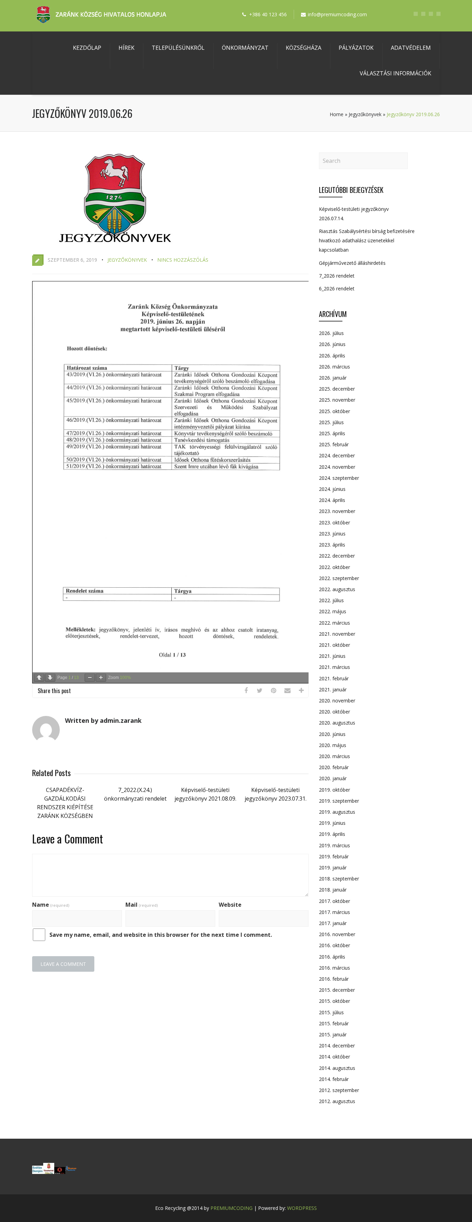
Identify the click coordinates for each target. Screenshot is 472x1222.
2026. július (331, 333)
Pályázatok (356, 48)
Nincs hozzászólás (182, 259)
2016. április (332, 956)
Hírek (126, 48)
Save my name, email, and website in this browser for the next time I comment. (160, 935)
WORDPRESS (302, 1208)
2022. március (334, 622)
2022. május (332, 611)
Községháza (303, 48)
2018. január (333, 889)
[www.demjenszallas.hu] (37, 1172)
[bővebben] (70, 1172)
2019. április (332, 834)
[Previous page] (39, 678)
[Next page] (50, 678)
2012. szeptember (339, 1090)
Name (50, 904)
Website (230, 904)
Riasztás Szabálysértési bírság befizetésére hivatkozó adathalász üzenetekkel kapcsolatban (367, 240)
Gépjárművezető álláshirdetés (352, 263)
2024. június (332, 489)
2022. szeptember (339, 578)
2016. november (337, 934)
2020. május (332, 745)
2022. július (331, 600)
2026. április (332, 355)
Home (336, 114)
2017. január (333, 923)
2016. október (334, 945)
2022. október (334, 567)
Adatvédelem (411, 48)
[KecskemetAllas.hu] (48, 1172)
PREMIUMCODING (231, 1208)
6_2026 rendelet (337, 288)
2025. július (331, 422)
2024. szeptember (339, 478)
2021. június (332, 656)
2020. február (334, 767)
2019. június (332, 823)
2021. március (334, 667)
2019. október (334, 789)
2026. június (332, 344)
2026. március (334, 366)
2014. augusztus (337, 1068)
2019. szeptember (339, 800)
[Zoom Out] (90, 678)
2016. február (334, 979)
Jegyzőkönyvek (365, 114)
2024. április (332, 500)
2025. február (334, 444)
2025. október (334, 411)
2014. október (334, 1056)
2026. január (333, 377)
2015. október (334, 1001)
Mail (141, 904)
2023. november (337, 511)
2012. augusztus (337, 1101)
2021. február (334, 678)
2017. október (334, 901)
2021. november (337, 634)
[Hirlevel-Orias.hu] (59, 1172)
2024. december (337, 455)
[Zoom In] (101, 678)
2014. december (337, 1045)
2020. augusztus (337, 722)
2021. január (333, 689)
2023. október (334, 522)
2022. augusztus (337, 589)
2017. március (334, 912)
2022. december (337, 555)
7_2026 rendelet (337, 275)
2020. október (334, 711)
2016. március (334, 967)
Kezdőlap (87, 48)
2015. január (333, 1034)
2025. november (337, 400)
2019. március (334, 845)
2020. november (337, 700)
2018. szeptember (339, 878)
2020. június (332, 734)
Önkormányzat (245, 48)
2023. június (332, 533)
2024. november (337, 467)
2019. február (334, 856)
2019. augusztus (337, 812)
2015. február (334, 1023)
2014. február (334, 1079)
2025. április (332, 433)
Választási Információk (395, 73)
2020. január (333, 778)
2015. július (331, 1012)
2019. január (333, 867)
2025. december (337, 388)
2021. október (334, 645)
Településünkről (178, 48)
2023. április (332, 544)
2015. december (337, 990)
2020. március (334, 756)
